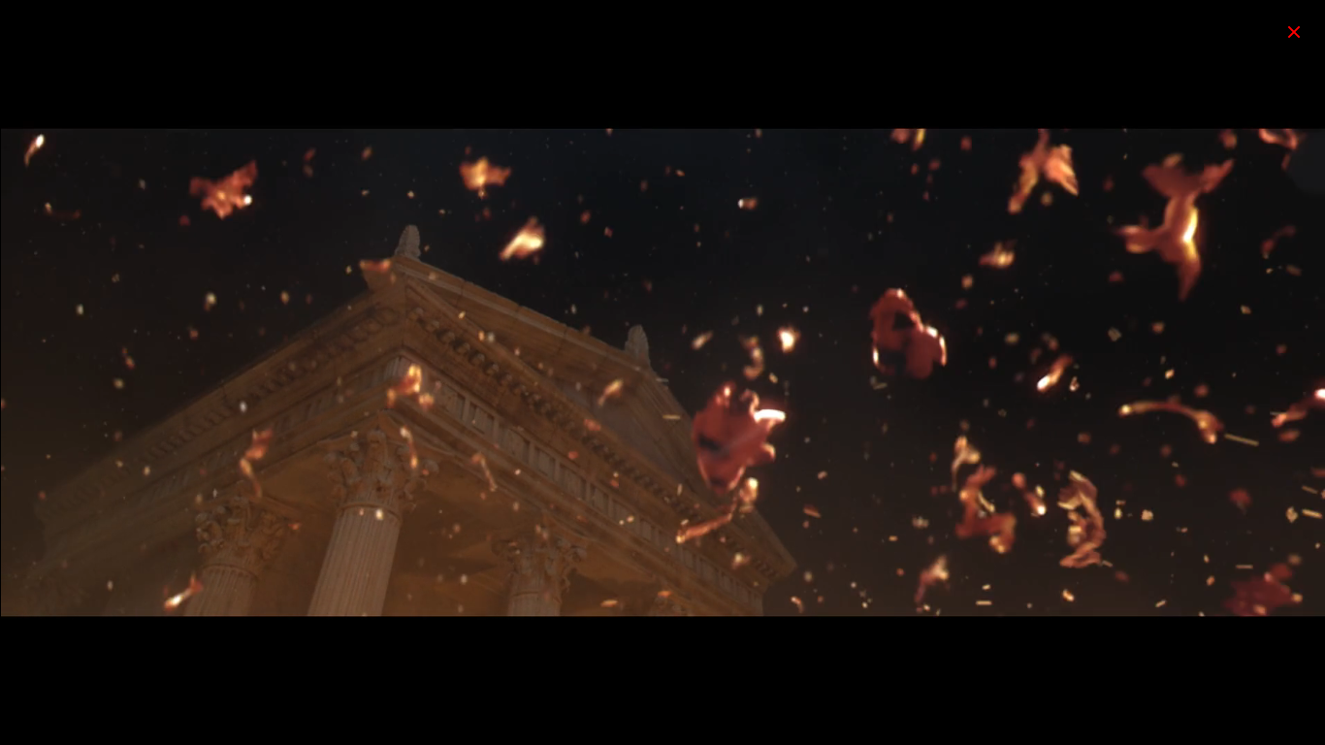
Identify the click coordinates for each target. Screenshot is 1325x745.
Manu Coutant (82, 32)
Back (1294, 31)
